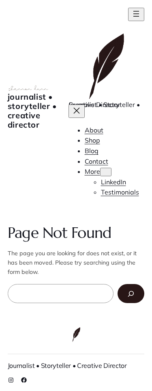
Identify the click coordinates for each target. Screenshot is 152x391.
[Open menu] (136, 14)
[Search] (131, 293)
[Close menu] (77, 111)
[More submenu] (105, 172)
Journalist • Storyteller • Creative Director (32, 111)
